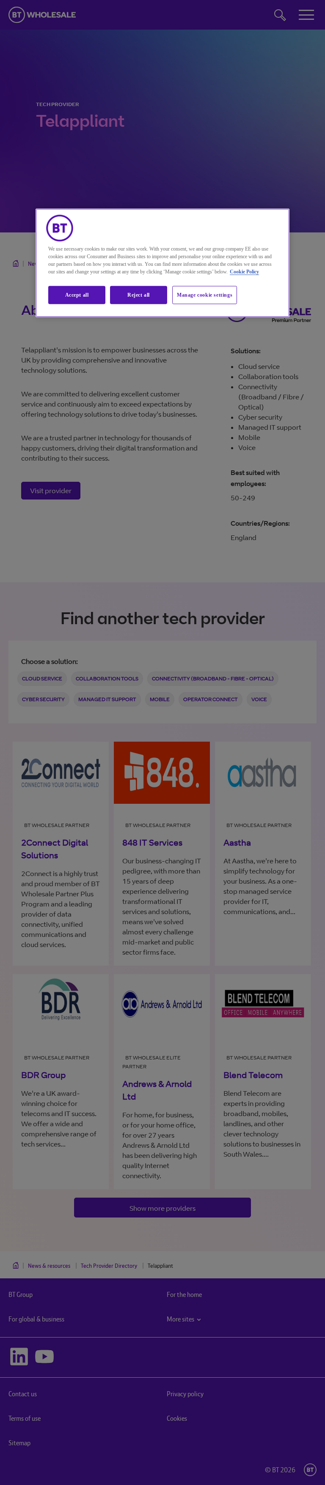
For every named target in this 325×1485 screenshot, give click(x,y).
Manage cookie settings (204, 295)
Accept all (77, 295)
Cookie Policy (244, 272)
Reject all (138, 295)
